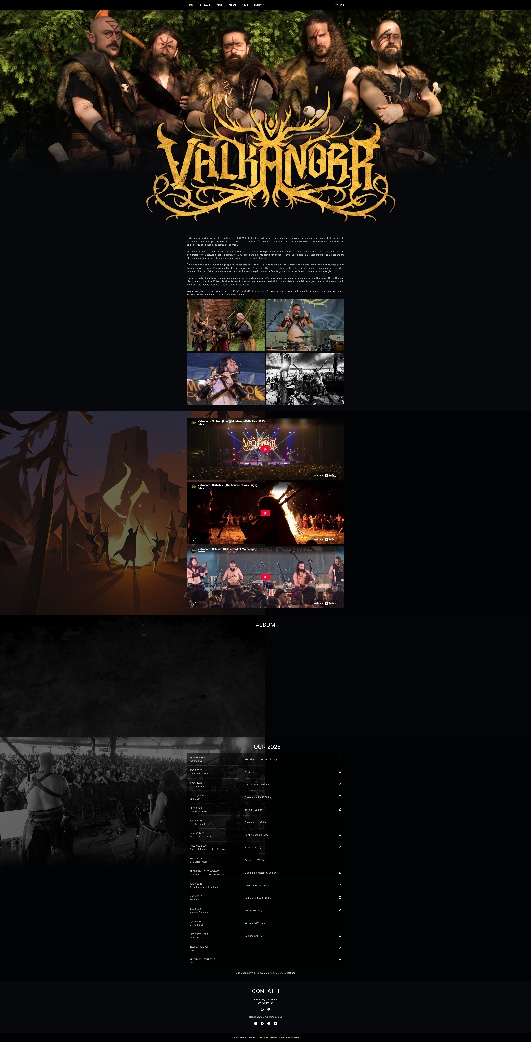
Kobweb (281, 1037)
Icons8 (296, 1037)
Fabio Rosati (264, 1037)
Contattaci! (289, 972)
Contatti (271, 291)
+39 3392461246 (265, 1002)
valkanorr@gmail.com (265, 999)
